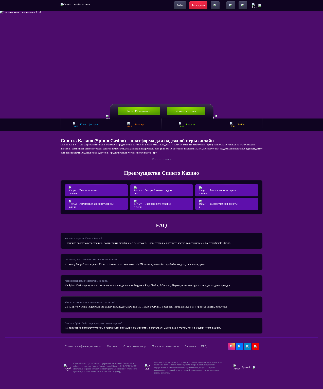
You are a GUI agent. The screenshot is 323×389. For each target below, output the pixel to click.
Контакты (112, 346)
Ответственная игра (135, 346)
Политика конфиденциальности (83, 346)
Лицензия (190, 346)
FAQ (204, 346)
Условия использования (165, 346)
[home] (75, 5)
